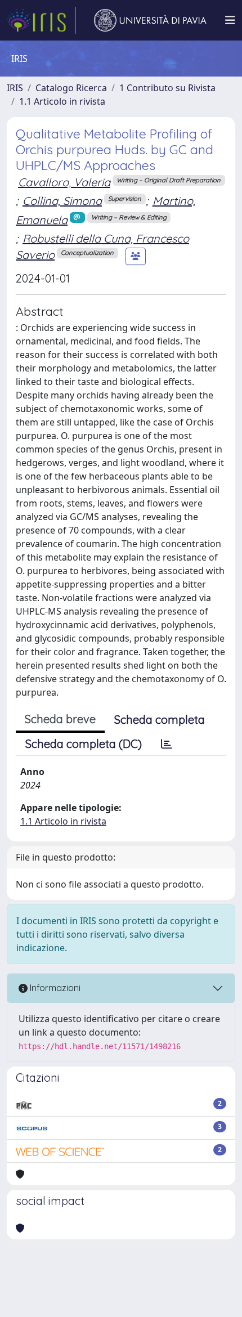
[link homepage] (41, 20)
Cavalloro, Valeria (64, 182)
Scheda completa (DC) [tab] (83, 744)
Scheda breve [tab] (60, 719)
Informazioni (54, 987)
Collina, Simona (62, 201)
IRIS (15, 88)
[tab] (166, 744)
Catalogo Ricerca (71, 88)
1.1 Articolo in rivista (62, 101)
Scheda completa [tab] (159, 720)
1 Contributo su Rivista (167, 88)
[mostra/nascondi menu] (230, 20)
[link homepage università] (150, 20)
